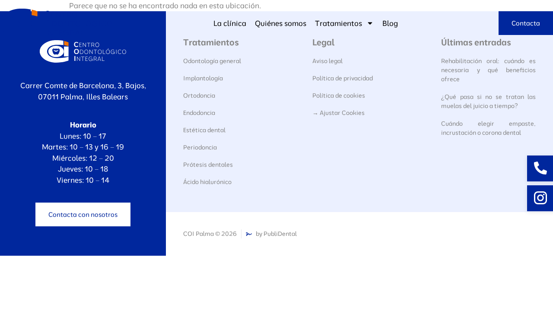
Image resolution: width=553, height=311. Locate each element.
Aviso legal (327, 61)
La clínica (229, 23)
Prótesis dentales (208, 164)
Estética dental (204, 130)
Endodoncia (199, 113)
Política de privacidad (342, 78)
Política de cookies (338, 95)
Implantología (203, 78)
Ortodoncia (199, 95)
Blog (390, 23)
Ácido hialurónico (207, 182)
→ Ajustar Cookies (338, 113)
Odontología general (212, 61)
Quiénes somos (280, 23)
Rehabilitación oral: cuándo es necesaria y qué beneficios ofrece (488, 70)
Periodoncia (200, 147)
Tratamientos (338, 23)
